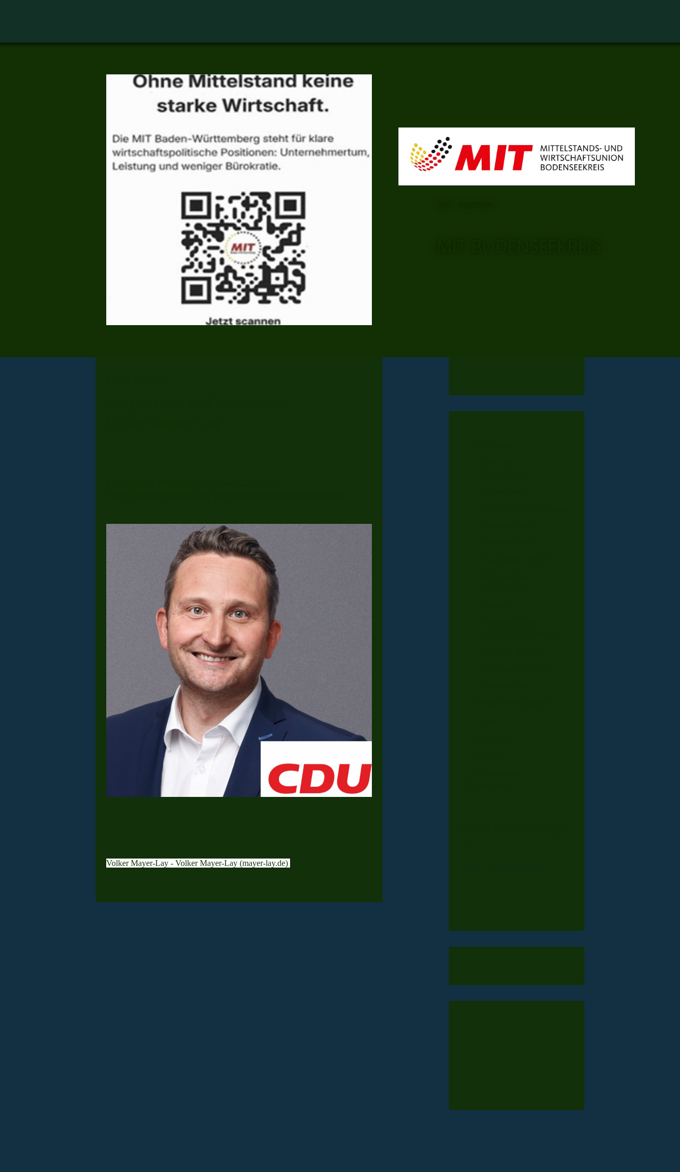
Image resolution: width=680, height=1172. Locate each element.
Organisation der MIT (518, 559)
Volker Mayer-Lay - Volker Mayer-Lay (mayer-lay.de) (198, 863)
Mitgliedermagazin (462, 10)
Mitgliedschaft (506, 588)
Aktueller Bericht (511, 651)
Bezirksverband (508, 525)
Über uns (188, 10)
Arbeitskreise (504, 685)
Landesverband (507, 542)
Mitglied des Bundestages (525, 508)
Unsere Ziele (503, 474)
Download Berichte (515, 668)
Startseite (121, 10)
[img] (239, 199)
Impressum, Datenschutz (264, 31)
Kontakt (117, 31)
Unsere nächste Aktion (520, 634)
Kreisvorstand (505, 491)
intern (547, 10)
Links (171, 31)
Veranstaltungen (351, 10)
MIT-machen (258, 10)
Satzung (495, 605)
